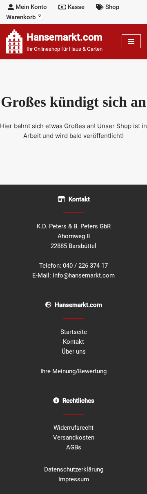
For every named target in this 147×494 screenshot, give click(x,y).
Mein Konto (31, 7)
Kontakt (73, 341)
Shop (112, 7)
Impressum (73, 479)
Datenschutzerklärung (73, 469)
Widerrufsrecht (73, 427)
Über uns (74, 351)
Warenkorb (23, 17)
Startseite (73, 332)
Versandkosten (73, 437)
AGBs (73, 447)
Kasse (76, 7)
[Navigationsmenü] (131, 41)
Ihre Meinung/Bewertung (73, 371)
